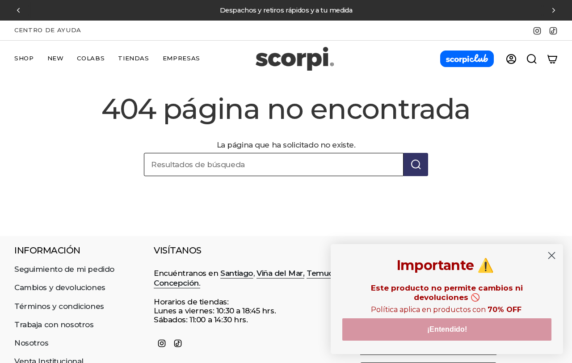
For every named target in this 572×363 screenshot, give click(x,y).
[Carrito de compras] (552, 59)
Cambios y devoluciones (59, 287)
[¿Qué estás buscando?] (416, 164)
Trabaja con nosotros (54, 324)
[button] (24, 59)
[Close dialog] (551, 255)
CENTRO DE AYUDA (47, 30)
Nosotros (31, 342)
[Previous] (18, 10)
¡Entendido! (447, 329)
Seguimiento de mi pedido (64, 269)
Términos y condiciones (59, 306)
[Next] (554, 10)
